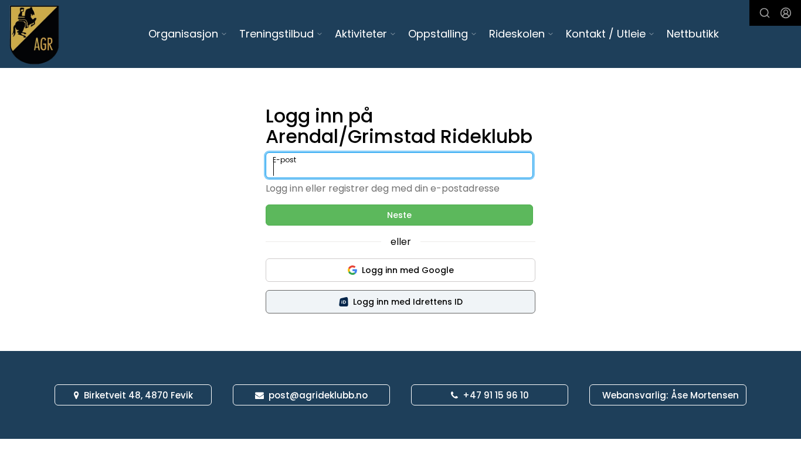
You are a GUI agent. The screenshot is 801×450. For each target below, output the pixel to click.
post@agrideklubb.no (318, 395)
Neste (399, 215)
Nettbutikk (693, 33)
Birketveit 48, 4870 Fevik (138, 395)
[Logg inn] (785, 12)
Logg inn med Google (408, 270)
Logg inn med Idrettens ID (408, 302)
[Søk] (764, 12)
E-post (284, 160)
